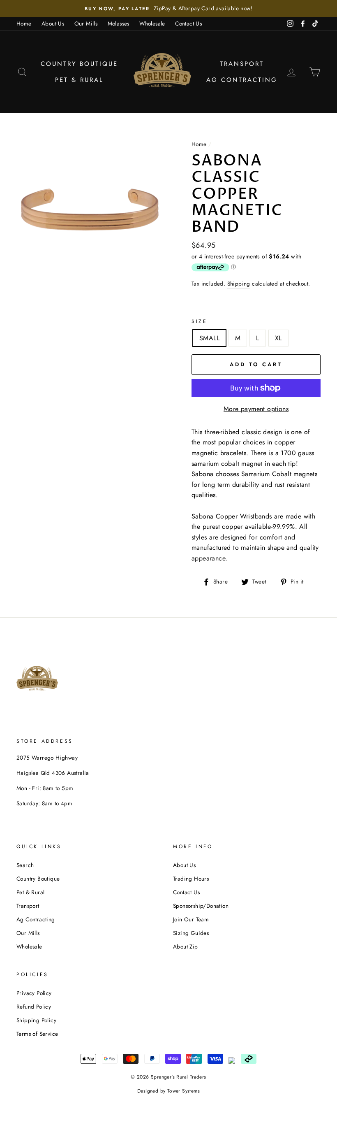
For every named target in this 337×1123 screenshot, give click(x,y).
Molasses (118, 23)
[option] (168, 8)
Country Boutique (79, 63)
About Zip (185, 946)
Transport (242, 63)
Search (25, 865)
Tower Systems (183, 1091)
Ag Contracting (241, 79)
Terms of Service (37, 1034)
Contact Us (188, 23)
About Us (53, 23)
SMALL (209, 338)
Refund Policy (33, 1006)
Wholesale (152, 23)
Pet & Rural (79, 79)
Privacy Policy (34, 993)
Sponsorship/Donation (201, 906)
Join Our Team (191, 919)
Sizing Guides (191, 933)
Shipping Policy (36, 1020)
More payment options (256, 409)
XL (278, 338)
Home (24, 23)
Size (199, 321)
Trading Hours (191, 878)
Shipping (238, 283)
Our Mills (86, 23)
